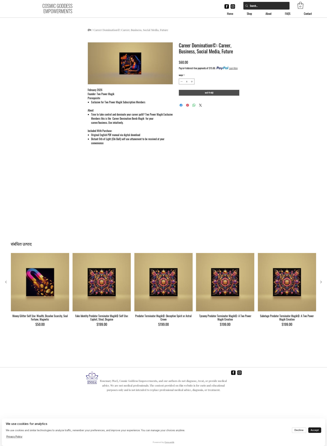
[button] (300, 5)
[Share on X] (200, 105)
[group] (163, 290)
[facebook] (226, 6)
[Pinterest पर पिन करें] (187, 105)
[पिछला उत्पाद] (6, 282)
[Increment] (192, 81)
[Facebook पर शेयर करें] (181, 105)
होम (89, 30)
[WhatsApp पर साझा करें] (194, 105)
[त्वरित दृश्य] (40, 282)
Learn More (233, 68)
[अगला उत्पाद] (321, 282)
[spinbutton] (186, 81)
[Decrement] (181, 81)
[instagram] (233, 6)
